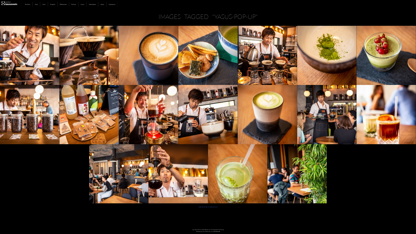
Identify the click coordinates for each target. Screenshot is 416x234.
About (102, 4)
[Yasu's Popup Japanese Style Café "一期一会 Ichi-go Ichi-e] (89, 55)
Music (82, 4)
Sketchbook (92, 4)
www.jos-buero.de (215, 231)
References (63, 4)
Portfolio (27, 4)
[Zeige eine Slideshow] (208, 207)
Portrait (73, 4)
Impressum (112, 4)
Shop (36, 4)
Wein (44, 4)
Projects (52, 4)
